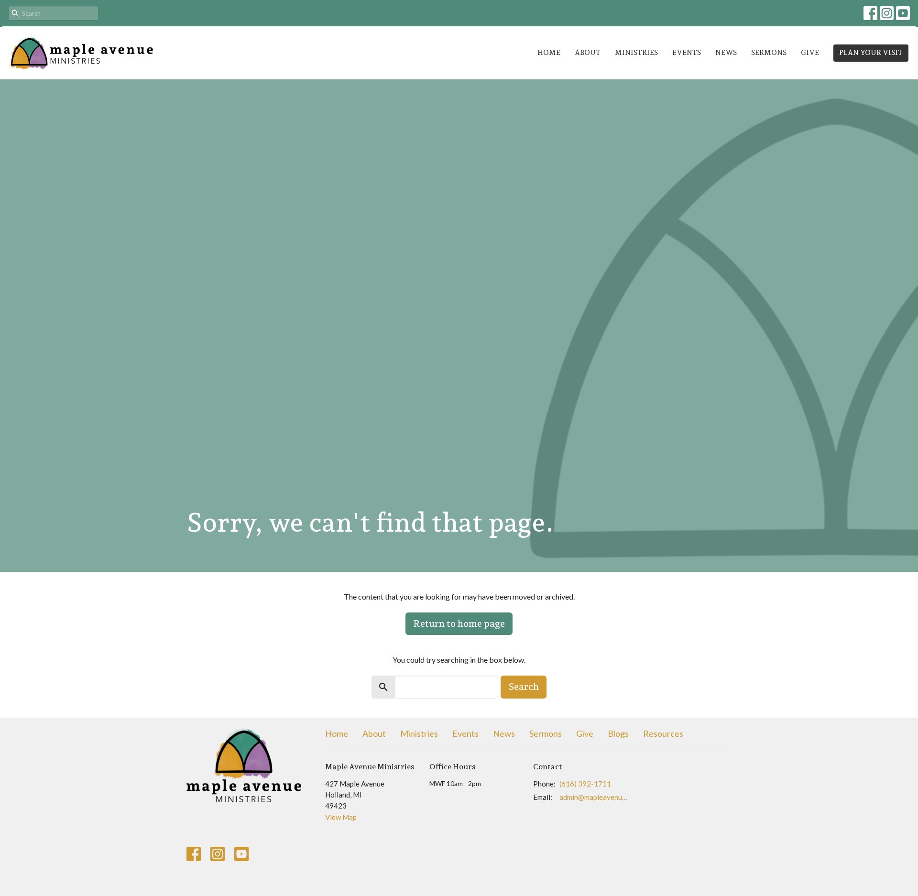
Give (810, 52)
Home (548, 52)
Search (523, 686)
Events (686, 52)
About (588, 52)
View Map (341, 817)
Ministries (636, 52)
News (726, 52)
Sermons (769, 52)
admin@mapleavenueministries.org (593, 797)
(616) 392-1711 (585, 783)
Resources (663, 733)
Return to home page (459, 623)
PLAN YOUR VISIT (871, 52)
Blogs (618, 733)
